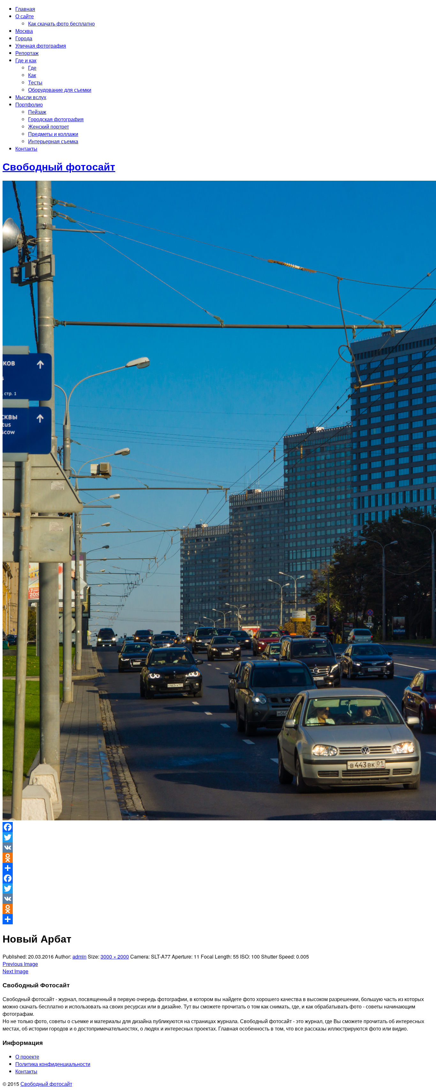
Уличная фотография (40, 45)
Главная (25, 8)
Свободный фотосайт (46, 1083)
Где (32, 67)
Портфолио (29, 104)
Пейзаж (37, 111)
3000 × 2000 (115, 956)
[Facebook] (218, 827)
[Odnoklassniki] (218, 858)
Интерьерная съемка (53, 141)
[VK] (218, 847)
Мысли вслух (30, 97)
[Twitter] (218, 837)
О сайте (24, 16)
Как (32, 75)
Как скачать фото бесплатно (61, 23)
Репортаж (27, 53)
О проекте (27, 1056)
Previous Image (20, 964)
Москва (24, 31)
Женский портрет (48, 126)
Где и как (25, 60)
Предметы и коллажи (53, 134)
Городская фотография (56, 119)
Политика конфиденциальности (52, 1064)
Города (23, 38)
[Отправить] (218, 868)
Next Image (15, 971)
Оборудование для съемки (59, 89)
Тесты (35, 82)
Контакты (26, 148)
